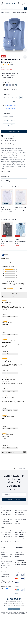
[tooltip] (5, 255)
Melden (15, 316)
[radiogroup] (14, 83)
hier (26, 284)
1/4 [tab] (14, 50)
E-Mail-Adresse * (7, 494)
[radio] (4, 85)
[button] (24, 452)
